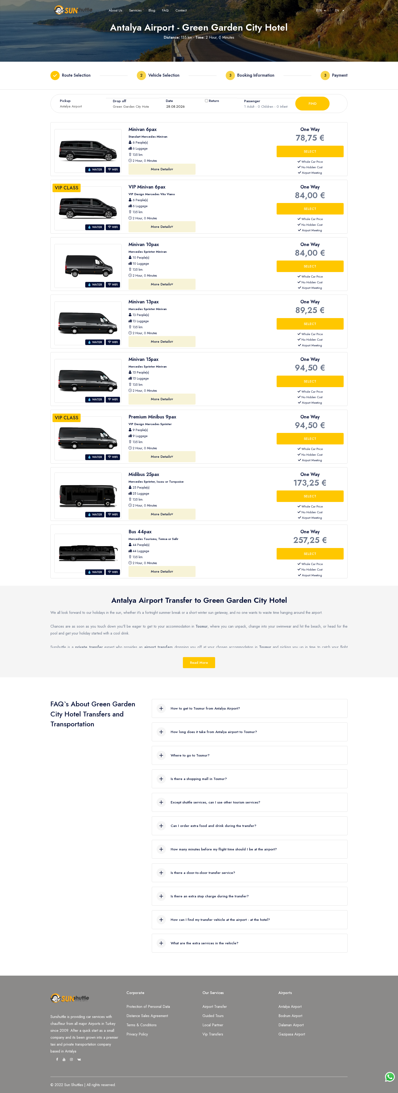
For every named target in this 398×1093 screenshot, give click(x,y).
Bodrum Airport (290, 1015)
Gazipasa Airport (291, 1034)
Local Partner (212, 1025)
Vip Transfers (212, 1034)
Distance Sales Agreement (147, 1015)
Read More (199, 662)
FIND (312, 103)
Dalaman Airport (291, 1025)
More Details (161, 169)
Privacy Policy (137, 1034)
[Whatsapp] (390, 1074)
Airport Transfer (214, 1006)
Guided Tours (213, 1015)
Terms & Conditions (141, 1025)
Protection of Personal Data (148, 1006)
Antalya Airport (289, 1006)
